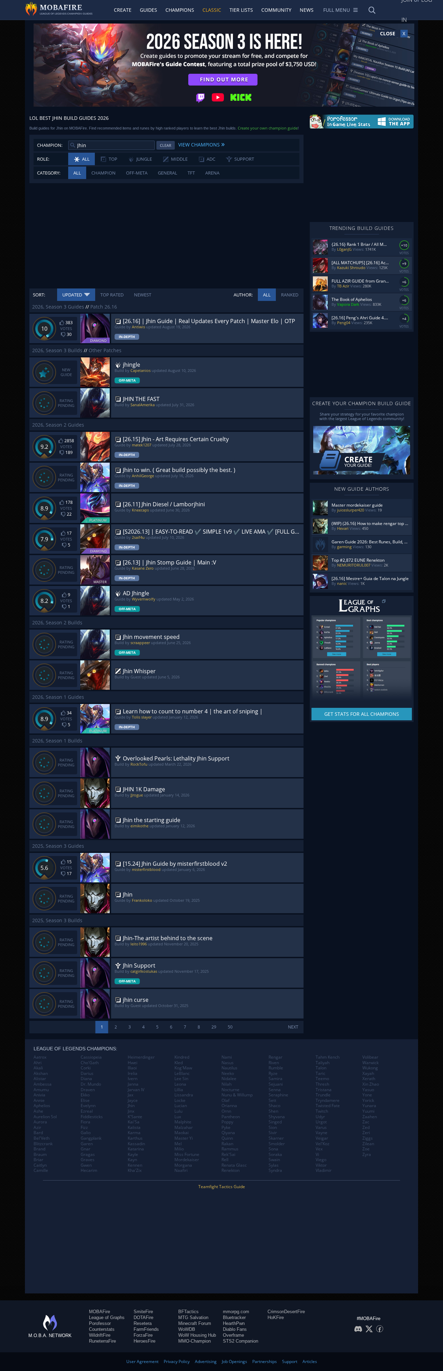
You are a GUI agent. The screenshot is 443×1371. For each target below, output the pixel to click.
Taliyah (322, 1063)
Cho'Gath (90, 1063)
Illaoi (132, 1068)
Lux (177, 1117)
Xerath (368, 1078)
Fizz (84, 1127)
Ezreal (87, 1111)
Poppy (227, 1122)
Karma (134, 1133)
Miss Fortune (186, 1154)
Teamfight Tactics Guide (221, 1187)
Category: (48, 173)
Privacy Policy (177, 1361)
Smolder (277, 1144)
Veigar (322, 1138)
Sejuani (276, 1084)
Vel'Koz (322, 1144)
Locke (180, 1100)
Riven (274, 1063)
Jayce (133, 1100)
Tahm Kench (328, 1057)
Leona (180, 1084)
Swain (274, 1160)
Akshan (41, 1073)
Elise (85, 1100)
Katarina (136, 1149)
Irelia (132, 1073)
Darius (87, 1073)
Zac (365, 1122)
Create (123, 10)
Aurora (40, 1122)
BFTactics (188, 1311)
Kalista (134, 1127)
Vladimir (324, 1170)
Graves (87, 1160)
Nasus (228, 1063)
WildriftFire (99, 1335)
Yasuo (368, 1090)
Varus (321, 1127)
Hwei (132, 1063)
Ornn (226, 1111)
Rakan (227, 1144)
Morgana (183, 1165)
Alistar (40, 1078)
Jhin (131, 1106)
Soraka (275, 1154)
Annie (39, 1100)
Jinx (131, 1111)
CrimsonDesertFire (286, 1311)
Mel (178, 1144)
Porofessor (100, 1323)
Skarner (276, 1138)
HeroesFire (144, 1341)
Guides (148, 10)
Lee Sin (181, 1078)
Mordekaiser (186, 1160)
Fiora (85, 1122)
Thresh (322, 1084)
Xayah (368, 1073)
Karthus (135, 1138)
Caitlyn (40, 1165)
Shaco (274, 1106)
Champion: (49, 145)
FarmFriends (146, 1329)
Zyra (366, 1154)
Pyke (226, 1127)
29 (213, 1027)
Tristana (324, 1090)
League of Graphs (107, 1317)
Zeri (366, 1133)
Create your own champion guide (268, 128)
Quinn (227, 1138)
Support (289, 1361)
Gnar (85, 1149)
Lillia (178, 1090)
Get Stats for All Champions (361, 714)
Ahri (38, 1063)
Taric (320, 1073)
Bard (38, 1133)
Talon (321, 1068)
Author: (243, 295)
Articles (309, 1361)
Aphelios (42, 1106)
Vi (317, 1154)
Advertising (206, 1361)
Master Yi (183, 1138)
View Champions (201, 144)
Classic (211, 10)
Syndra (275, 1170)
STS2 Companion (240, 1341)
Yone (367, 1095)
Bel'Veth (41, 1138)
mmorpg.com (236, 1311)
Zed (366, 1127)
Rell (225, 1160)
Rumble (276, 1068)
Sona (273, 1149)
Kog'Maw (183, 1068)
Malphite (182, 1122)
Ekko (85, 1095)
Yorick (368, 1100)
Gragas (88, 1154)
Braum (40, 1154)
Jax (130, 1095)
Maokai (181, 1133)
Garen (87, 1144)
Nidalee (229, 1078)
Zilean (368, 1144)
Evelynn (88, 1106)
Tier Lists (241, 10)
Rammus (230, 1149)
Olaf (225, 1100)
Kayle (133, 1154)
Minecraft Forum (194, 1323)
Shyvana (277, 1117)
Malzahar (183, 1127)
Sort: (39, 295)
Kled (178, 1063)
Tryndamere (328, 1100)
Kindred (181, 1057)
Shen (273, 1111)
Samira (275, 1078)
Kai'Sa (133, 1122)
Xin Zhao (370, 1084)
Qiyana (228, 1133)
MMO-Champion (194, 1341)
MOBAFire (99, 1311)
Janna (133, 1084)
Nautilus (229, 1068)
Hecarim (89, 1170)
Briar (38, 1160)
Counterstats (102, 1329)
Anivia (39, 1095)
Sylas (274, 1165)
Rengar (275, 1057)
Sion (273, 1127)
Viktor (321, 1165)
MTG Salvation (193, 1317)
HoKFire (276, 1317)
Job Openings (234, 1361)
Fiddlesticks (92, 1117)
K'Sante (135, 1117)
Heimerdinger (141, 1057)
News (307, 10)
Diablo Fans (235, 1329)
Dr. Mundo (91, 1084)
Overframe (233, 1335)
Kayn (132, 1160)
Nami (227, 1057)
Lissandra (183, 1095)
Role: (43, 159)
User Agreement (142, 1361)
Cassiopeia (91, 1057)
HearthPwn (234, 1323)
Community (276, 10)
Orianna (229, 1106)
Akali (38, 1068)
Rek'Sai (228, 1154)
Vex (319, 1149)
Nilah (227, 1084)
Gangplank (91, 1138)
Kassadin (136, 1144)
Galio (86, 1133)
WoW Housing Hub (197, 1335)
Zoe (366, 1149)
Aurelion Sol (45, 1117)
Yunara (369, 1106)
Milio (179, 1149)
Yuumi (368, 1111)
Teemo (322, 1078)
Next (293, 1027)
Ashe (38, 1111)
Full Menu (336, 10)
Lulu (178, 1111)
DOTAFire (143, 1317)
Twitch (322, 1111)
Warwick (370, 1063)
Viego (321, 1160)
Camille (41, 1170)
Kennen (135, 1165)
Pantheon (231, 1117)
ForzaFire (143, 1335)
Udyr (320, 1117)
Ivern (132, 1078)
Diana (86, 1078)
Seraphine (278, 1095)
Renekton (230, 1170)
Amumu (41, 1090)
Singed (275, 1122)
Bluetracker (234, 1317)
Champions (179, 10)
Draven (88, 1090)
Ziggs (367, 1138)
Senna (275, 1090)
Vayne (321, 1133)
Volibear (370, 1057)
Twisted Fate (328, 1106)
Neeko (228, 1073)
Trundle (323, 1095)
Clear (165, 145)
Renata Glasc (234, 1165)
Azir (37, 1127)
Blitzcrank (43, 1144)
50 (230, 1027)
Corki (86, 1068)
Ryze (273, 1073)
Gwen (86, 1165)
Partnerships (264, 1361)
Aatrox (40, 1057)
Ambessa (43, 1084)
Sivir (273, 1133)
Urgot (321, 1122)
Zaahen (369, 1117)
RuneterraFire (102, 1341)
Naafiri (181, 1170)
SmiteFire (143, 1311)
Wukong (370, 1068)
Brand (39, 1149)
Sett (272, 1100)
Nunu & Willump (237, 1095)
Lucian (180, 1106)
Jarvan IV (136, 1090)
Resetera (143, 1323)
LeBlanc (182, 1073)
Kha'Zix (135, 1170)
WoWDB (186, 1329)
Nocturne (230, 1090)
